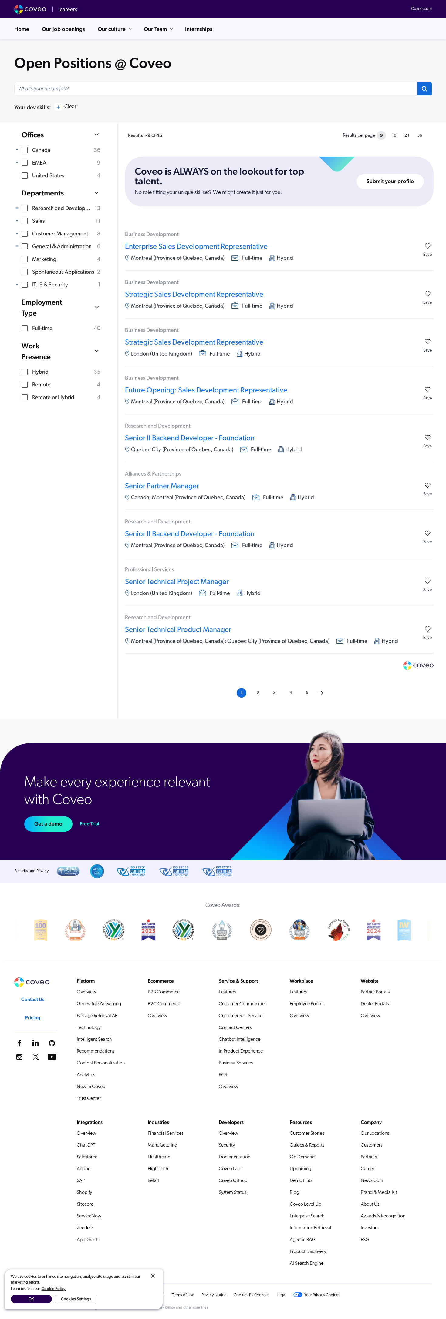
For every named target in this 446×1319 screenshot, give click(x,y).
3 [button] (274, 693)
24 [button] (406, 135)
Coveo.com (421, 9)
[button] (424, 88)
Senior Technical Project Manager (177, 582)
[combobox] (215, 88)
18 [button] (394, 135)
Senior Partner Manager (162, 486)
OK (31, 1299)
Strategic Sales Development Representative (194, 295)
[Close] (153, 1276)
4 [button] (290, 693)
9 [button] (381, 135)
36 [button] (419, 135)
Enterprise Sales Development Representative (196, 247)
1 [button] (241, 693)
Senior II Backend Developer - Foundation (190, 438)
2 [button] (258, 693)
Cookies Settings (76, 1299)
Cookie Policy (54, 1288)
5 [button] (307, 693)
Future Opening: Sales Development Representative (206, 390)
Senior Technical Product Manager (178, 630)
